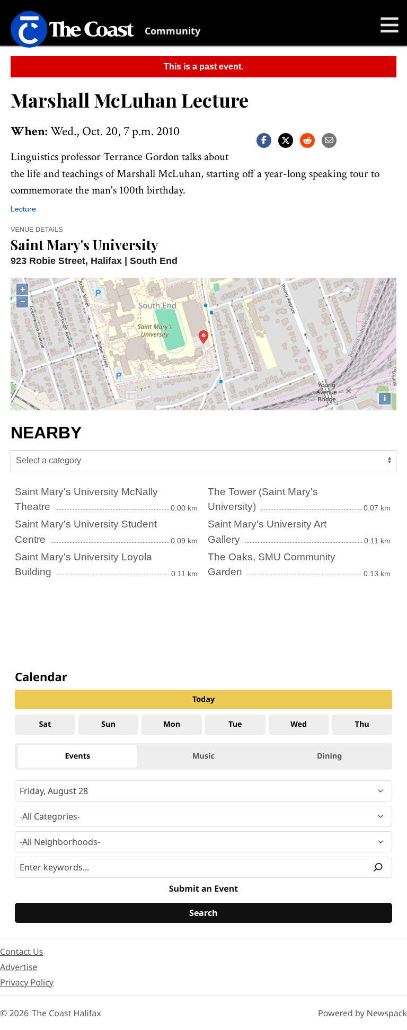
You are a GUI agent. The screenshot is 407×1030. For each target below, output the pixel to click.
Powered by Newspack (362, 1013)
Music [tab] (203, 756)
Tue (235, 724)
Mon (171, 724)
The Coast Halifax (66, 1013)
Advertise (18, 967)
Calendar (41, 677)
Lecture (23, 209)
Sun (108, 724)
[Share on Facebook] (263, 139)
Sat (45, 724)
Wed (298, 724)
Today (203, 699)
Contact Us (21, 951)
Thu (362, 724)
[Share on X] (285, 139)
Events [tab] (78, 756)
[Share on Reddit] (307, 139)
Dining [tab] (329, 756)
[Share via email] (329, 139)
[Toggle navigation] (389, 25)
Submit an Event (203, 888)
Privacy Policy (27, 982)
